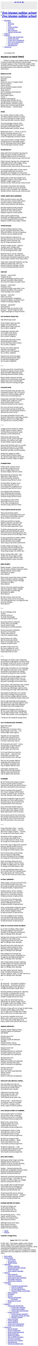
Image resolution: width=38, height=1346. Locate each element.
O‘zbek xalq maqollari (18, 1307)
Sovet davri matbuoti (14, 1276)
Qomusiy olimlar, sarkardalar (20, 1291)
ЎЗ (18, 2)
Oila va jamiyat (12, 30)
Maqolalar (7, 20)
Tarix (9, 25)
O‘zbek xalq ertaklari (18, 1309)
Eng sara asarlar (13, 43)
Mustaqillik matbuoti (14, 1279)
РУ (20, 2)
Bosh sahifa (8, 1256)
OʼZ (15, 2)
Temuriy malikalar (17, 1287)
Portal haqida (8, 1258)
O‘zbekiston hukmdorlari (19, 1286)
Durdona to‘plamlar (14, 1339)
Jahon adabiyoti (13, 1322)
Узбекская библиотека (15, 1344)
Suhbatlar (11, 29)
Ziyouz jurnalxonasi (14, 1330)
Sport (9, 1302)
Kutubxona (7, 47)
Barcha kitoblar (13, 1329)
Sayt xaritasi (12, 1261)
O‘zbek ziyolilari (13, 27)
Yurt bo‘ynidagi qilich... (18, 1289)
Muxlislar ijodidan (17, 1317)
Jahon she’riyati (13, 1319)
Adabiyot (7, 35)
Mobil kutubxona (13, 1334)
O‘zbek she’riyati (13, 39)
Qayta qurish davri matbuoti (17, 1278)
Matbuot (7, 34)
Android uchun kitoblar (15, 1340)
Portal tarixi (11, 1259)
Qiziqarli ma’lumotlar (14, 32)
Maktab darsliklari (14, 1335)
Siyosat (10, 1296)
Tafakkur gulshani (14, 1266)
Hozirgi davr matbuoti (15, 1281)
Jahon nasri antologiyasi (16, 42)
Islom (9, 22)
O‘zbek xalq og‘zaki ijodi (15, 37)
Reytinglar (14, 1299)
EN (23, 2)
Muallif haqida (12, 1263)
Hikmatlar (11, 24)
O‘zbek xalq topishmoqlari (19, 1311)
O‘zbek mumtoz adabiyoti (19, 1314)
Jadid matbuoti (12, 1274)
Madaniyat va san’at (14, 1301)
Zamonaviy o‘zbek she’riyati (20, 1316)
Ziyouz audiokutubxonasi (16, 1332)
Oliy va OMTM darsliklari (15, 1337)
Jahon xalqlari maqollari (15, 1271)
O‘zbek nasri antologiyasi (16, 40)
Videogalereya (12, 45)
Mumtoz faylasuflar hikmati (17, 1268)
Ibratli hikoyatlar (13, 1269)
